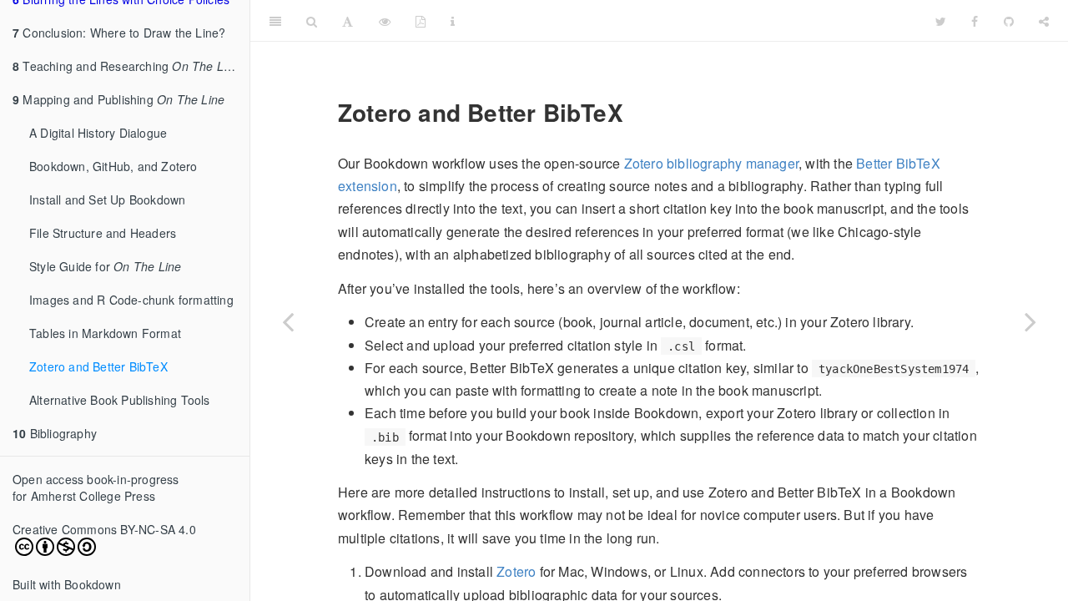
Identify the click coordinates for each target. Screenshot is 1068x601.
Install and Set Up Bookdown (107, 199)
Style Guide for (105, 266)
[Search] (312, 21)
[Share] (1043, 21)
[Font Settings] (347, 21)
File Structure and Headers (102, 233)
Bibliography (55, 433)
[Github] (1008, 21)
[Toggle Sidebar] (275, 21)
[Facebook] (974, 21)
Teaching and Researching (126, 66)
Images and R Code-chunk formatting (131, 299)
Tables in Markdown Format (105, 333)
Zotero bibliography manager (711, 163)
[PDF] (420, 21)
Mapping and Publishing (118, 99)
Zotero (516, 571)
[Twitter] (941, 21)
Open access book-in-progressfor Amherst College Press (96, 487)
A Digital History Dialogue (98, 132)
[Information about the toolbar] (452, 21)
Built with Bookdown (67, 584)
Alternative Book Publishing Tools (119, 399)
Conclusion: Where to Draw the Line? (119, 32)
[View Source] (384, 21)
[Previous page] (287, 321)
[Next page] (1030, 321)
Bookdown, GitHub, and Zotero (113, 166)
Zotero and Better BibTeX (98, 366)
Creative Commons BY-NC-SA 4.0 (104, 529)
